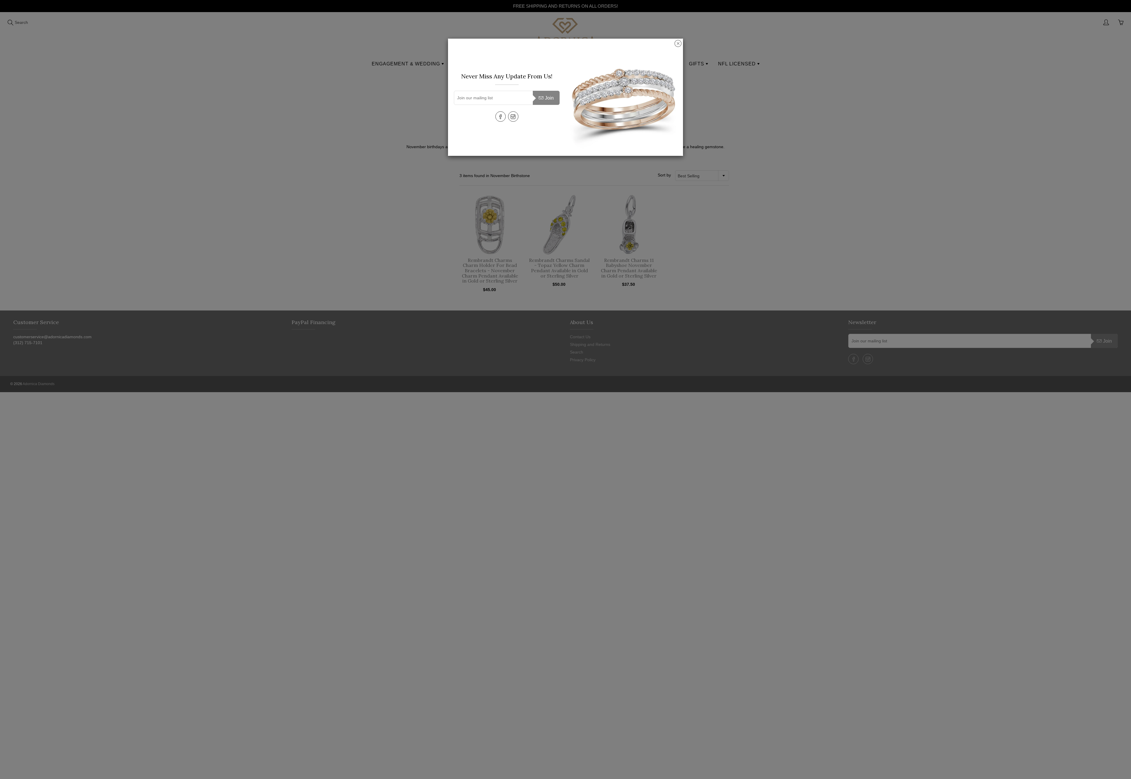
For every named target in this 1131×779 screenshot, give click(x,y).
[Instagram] (513, 116)
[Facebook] (500, 116)
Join (549, 97)
